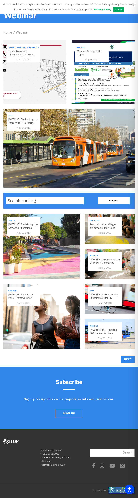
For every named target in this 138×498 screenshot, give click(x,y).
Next (128, 359)
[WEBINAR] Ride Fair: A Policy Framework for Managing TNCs (20, 298)
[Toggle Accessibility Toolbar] (129, 489)
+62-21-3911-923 (50, 453)
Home (7, 32)
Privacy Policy (102, 9)
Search (127, 452)
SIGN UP (69, 413)
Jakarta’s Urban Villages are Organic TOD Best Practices (103, 228)
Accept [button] (118, 9)
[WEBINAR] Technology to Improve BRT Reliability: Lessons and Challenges (22, 123)
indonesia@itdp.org (51, 450)
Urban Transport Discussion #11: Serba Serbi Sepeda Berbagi (21, 54)
